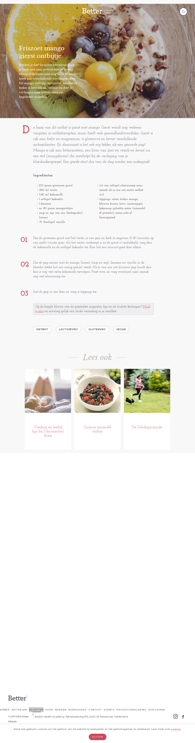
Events (109, 709)
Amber (5, 709)
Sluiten (97, 737)
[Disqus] (97, 516)
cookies (176, 729)
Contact (95, 709)
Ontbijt (42, 329)
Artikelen (19, 709)
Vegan (121, 329)
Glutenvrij (97, 329)
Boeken (61, 709)
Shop (49, 709)
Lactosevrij (68, 329)
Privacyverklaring (132, 709)
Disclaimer (157, 709)
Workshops (78, 709)
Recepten (36, 709)
